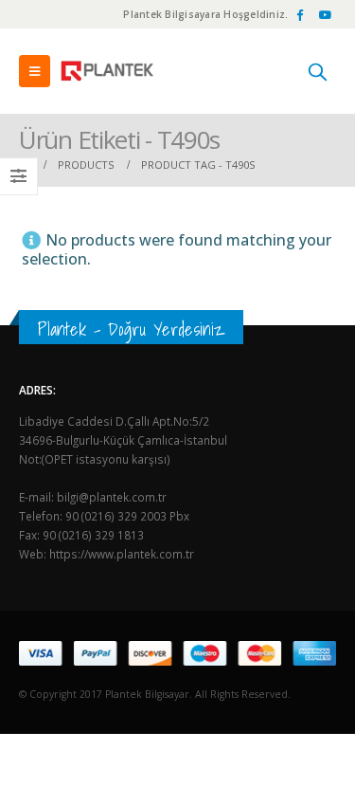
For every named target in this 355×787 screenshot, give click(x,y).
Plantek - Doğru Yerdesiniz (131, 329)
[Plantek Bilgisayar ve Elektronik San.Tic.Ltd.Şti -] (109, 71)
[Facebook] (299, 14)
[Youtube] (324, 14)
